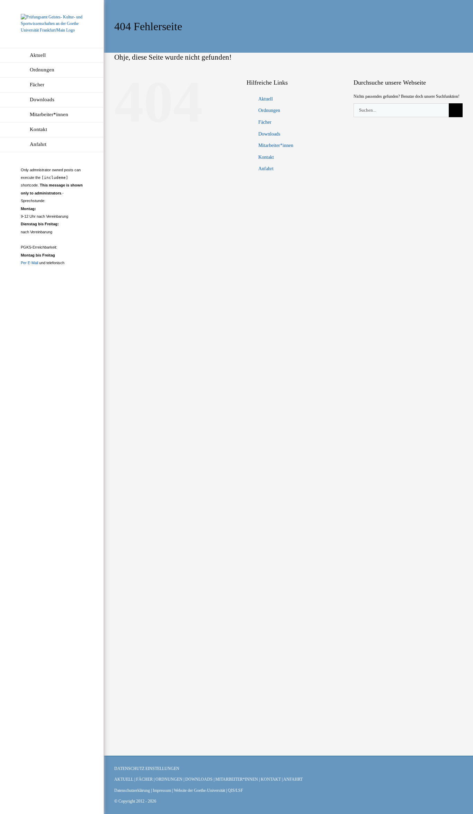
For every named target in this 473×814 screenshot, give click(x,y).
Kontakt (266, 157)
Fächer (264, 122)
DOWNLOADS (199, 779)
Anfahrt (266, 168)
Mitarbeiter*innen (275, 145)
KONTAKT (271, 779)
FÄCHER (144, 779)
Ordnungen (269, 110)
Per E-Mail (29, 263)
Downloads (269, 134)
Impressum (162, 790)
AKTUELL (123, 779)
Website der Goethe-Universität (199, 790)
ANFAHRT (293, 779)
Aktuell (265, 99)
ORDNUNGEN (168, 779)
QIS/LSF (235, 790)
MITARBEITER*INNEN (236, 779)
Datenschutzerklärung (132, 790)
